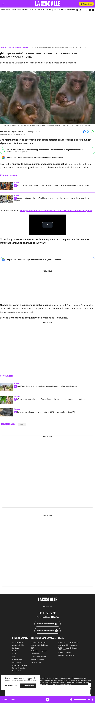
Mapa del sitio (36, 662)
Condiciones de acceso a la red (68, 642)
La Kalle (3, 47)
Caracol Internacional (19, 665)
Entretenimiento (14, 47)
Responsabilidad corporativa (68, 645)
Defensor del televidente (39, 645)
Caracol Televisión (18, 645)
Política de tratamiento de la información (67, 648)
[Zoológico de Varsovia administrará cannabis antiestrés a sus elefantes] (6, 387)
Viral (22, 424)
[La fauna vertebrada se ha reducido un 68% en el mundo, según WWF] (6, 412)
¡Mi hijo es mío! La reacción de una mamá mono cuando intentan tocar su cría (58, 47)
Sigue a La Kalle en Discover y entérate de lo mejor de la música (35, 157)
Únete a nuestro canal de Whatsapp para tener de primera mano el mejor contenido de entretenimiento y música (45, 150)
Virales (25, 47)
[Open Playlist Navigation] (92, 699)
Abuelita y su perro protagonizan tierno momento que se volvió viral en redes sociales (53, 185)
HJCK (14, 654)
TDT (32, 648)
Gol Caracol (16, 648)
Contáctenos (35, 654)
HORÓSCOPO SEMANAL (19, 10)
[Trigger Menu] (3, 4)
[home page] (47, 3)
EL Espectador (17, 659)
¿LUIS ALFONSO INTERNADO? (40, 10)
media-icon (47, 699)
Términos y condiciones (66, 655)
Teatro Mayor (16, 662)
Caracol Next (16, 671)
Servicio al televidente (38, 642)
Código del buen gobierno (39, 651)
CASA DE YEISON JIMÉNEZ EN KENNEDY (68, 10)
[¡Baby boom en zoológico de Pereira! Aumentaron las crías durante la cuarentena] (6, 400)
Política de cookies (64, 652)
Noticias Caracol (17, 642)
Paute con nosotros (37, 659)
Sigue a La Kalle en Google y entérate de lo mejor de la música (34, 259)
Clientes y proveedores (38, 656)
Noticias (17, 396)
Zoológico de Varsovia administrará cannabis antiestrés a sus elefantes (56, 210)
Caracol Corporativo (19, 668)
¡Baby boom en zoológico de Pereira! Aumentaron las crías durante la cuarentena (51, 399)
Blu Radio (15, 651)
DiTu (13, 656)
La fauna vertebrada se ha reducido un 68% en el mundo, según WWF (46, 412)
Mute (71, 699)
